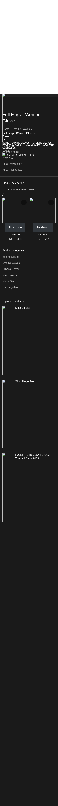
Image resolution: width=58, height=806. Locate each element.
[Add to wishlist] (24, 202)
